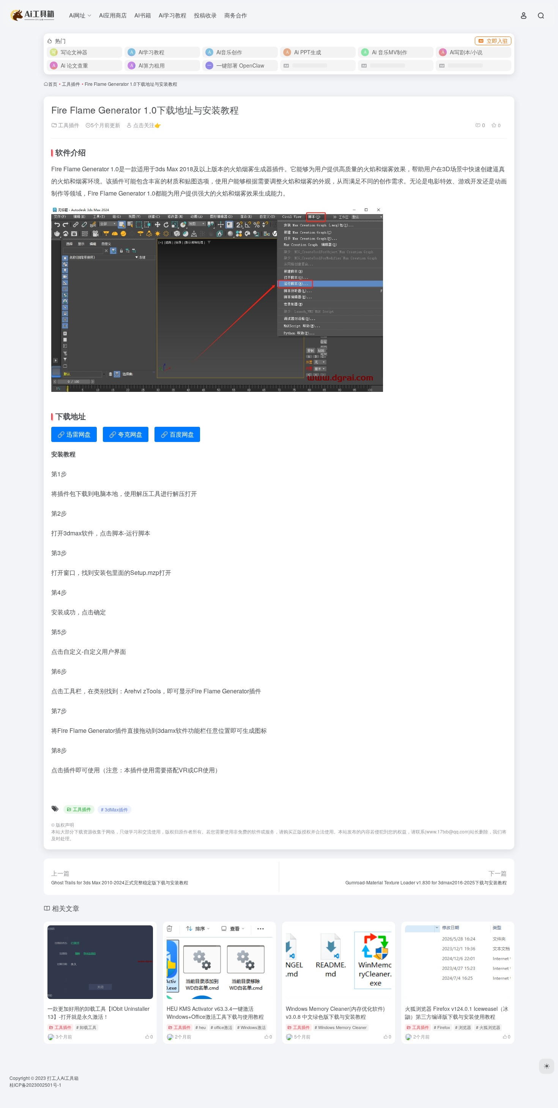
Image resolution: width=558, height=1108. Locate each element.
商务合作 (235, 15)
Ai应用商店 (113, 15)
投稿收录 (205, 15)
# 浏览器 (463, 1027)
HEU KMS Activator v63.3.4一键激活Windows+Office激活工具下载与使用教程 (215, 1012)
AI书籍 (142, 15)
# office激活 (221, 1027)
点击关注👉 (146, 125)
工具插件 (71, 83)
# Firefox (442, 1027)
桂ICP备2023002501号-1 (35, 1084)
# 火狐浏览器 (488, 1027)
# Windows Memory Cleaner (341, 1027)
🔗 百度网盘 (177, 434)
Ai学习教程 (172, 15)
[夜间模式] (546, 1066)
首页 (52, 83)
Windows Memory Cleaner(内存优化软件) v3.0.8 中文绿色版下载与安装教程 (335, 1012)
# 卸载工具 (86, 1027)
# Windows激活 (251, 1027)
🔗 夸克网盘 (125, 434)
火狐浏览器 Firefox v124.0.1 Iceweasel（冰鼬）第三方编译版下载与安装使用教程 (456, 1012)
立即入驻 (497, 40)
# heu (200, 1027)
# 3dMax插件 (114, 809)
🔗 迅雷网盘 (74, 434)
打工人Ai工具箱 (63, 1078)
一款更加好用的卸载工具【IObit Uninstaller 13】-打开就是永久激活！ (98, 1012)
